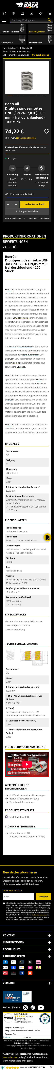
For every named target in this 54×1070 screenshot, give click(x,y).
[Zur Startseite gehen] (27, 5)
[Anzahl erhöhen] (16, 204)
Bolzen (39, 379)
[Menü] (4, 19)
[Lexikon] (13, 13)
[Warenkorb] (50, 13)
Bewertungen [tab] (15, 241)
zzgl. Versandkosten (26, 137)
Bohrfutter (7, 43)
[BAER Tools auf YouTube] (39, 1007)
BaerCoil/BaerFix (37, 32)
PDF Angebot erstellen (27, 211)
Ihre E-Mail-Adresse (12, 890)
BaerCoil (9, 289)
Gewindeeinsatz (20, 317)
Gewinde (32, 350)
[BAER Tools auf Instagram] (24, 1007)
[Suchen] (49, 20)
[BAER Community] (4, 13)
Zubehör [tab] (11, 247)
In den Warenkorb (34, 204)
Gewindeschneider (10, 32)
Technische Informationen (22, 802)
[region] (27, 80)
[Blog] (22, 13)
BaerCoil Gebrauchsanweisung (24, 798)
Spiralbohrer (35, 43)
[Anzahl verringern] (8, 204)
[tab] (24, 237)
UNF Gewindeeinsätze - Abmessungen (27, 795)
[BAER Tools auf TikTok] (31, 1007)
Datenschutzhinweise (39, 915)
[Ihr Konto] (31, 13)
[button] (47, 537)
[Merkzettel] (40, 13)
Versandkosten (10, 1057)
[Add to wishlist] (46, 130)
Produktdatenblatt (19, 817)
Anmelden (43, 896)
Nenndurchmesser (31, 354)
